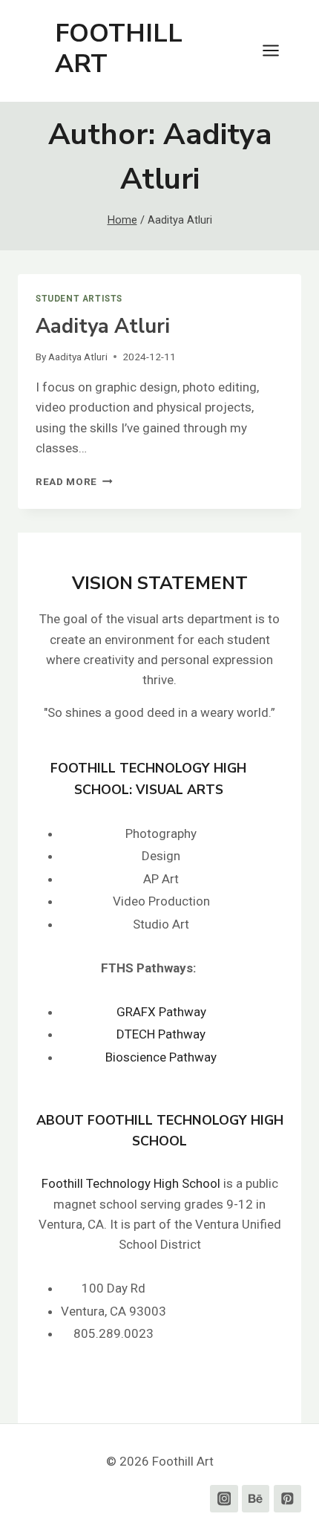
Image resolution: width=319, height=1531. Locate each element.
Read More (74, 481)
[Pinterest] (287, 1498)
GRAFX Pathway (161, 1011)
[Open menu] (278, 51)
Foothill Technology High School (131, 1183)
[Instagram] (223, 1498)
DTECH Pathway (160, 1034)
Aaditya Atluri (103, 326)
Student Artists (79, 298)
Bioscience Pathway (161, 1057)
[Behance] (255, 1498)
